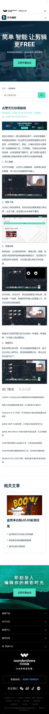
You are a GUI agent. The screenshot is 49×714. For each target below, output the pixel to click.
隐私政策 (37, 701)
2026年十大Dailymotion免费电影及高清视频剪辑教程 (23, 397)
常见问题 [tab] (25, 389)
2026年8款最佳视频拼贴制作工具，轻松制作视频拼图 (23, 451)
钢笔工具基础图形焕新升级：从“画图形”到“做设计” (21, 405)
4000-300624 (30, 679)
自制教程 (11, 88)
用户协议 (26, 701)
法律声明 (35, 704)
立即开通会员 (24, 62)
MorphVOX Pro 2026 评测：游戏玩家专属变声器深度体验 (24, 460)
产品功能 (24, 704)
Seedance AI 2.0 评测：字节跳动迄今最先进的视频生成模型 (24, 414)
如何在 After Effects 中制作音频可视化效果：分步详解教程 (24, 433)
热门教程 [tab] (8, 389)
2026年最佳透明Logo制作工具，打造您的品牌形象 (22, 443)
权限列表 (14, 704)
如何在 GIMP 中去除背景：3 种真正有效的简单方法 (22, 424)
